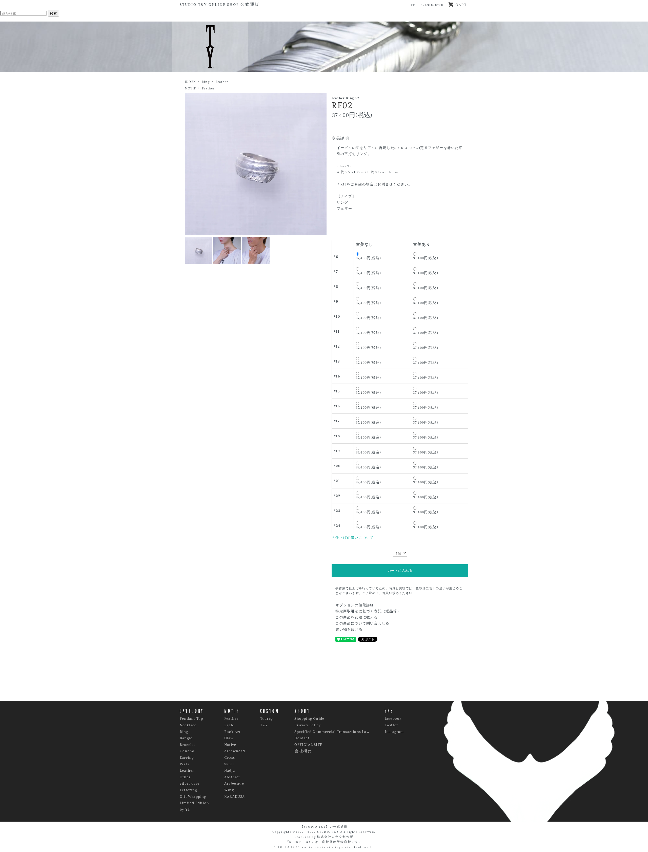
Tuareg (266, 718)
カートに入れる (400, 571)
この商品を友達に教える (356, 617)
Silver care (189, 783)
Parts (184, 764)
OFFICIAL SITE (308, 745)
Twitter (391, 725)
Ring (206, 82)
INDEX (190, 82)
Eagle (229, 725)
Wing (229, 790)
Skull (229, 764)
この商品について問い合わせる (362, 623)
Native (230, 745)
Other (185, 777)
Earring (187, 757)
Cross (229, 757)
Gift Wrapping (193, 796)
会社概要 (303, 751)
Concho (187, 751)
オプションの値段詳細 (354, 605)
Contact (301, 738)
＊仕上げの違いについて (353, 538)
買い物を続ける (348, 629)
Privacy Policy (307, 725)
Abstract (232, 777)
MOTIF (190, 88)
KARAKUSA (234, 796)
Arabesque (234, 783)
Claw (229, 738)
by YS (185, 809)
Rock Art (232, 732)
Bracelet (187, 745)
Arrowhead (234, 751)
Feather (222, 82)
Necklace (188, 725)
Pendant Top (191, 718)
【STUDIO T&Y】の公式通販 (324, 826)
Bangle (186, 738)
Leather (187, 770)
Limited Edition (194, 803)
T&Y (264, 725)
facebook (393, 718)
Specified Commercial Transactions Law (331, 732)
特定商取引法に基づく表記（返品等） (368, 611)
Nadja (229, 770)
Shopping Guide (309, 718)
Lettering (188, 790)
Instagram (394, 732)
